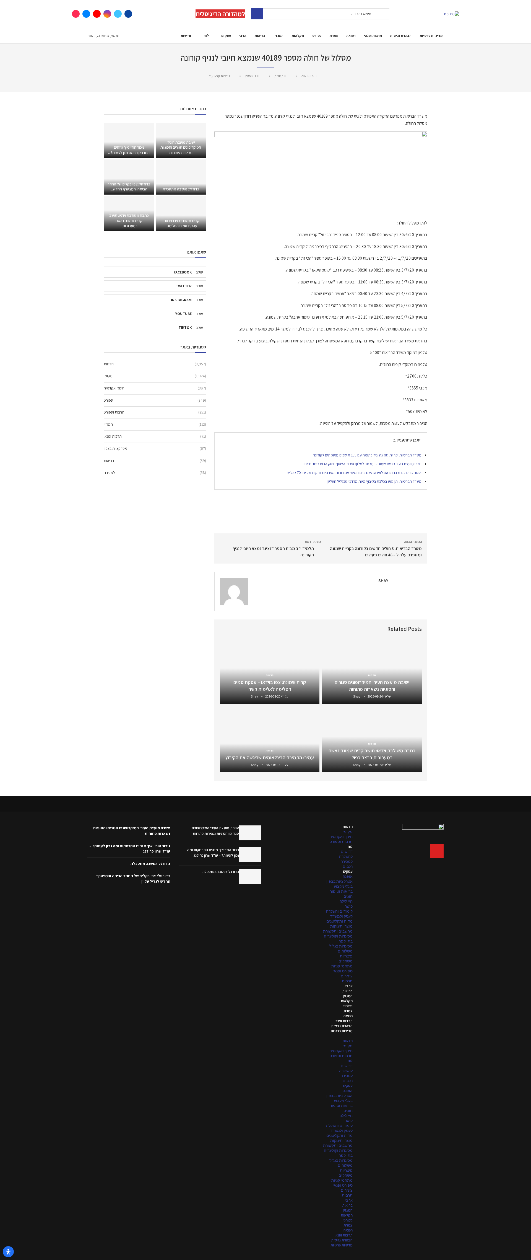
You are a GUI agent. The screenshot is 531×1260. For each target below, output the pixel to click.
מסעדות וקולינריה (338, 936)
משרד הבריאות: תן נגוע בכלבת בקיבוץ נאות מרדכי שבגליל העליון (374, 481)
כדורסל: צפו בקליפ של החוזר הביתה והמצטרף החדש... (129, 187)
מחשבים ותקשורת (338, 931)
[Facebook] (128, 14)
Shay (383, 580)
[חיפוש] (257, 13)
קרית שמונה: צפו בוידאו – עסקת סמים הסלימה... (180, 223)
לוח (206, 35)
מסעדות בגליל (341, 946)
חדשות (186, 35)
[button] (311, 1035)
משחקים (346, 961)
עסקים (226, 35)
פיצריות (346, 956)
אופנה (348, 876)
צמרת (334, 35)
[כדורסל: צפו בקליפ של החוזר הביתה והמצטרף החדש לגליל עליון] (129, 177)
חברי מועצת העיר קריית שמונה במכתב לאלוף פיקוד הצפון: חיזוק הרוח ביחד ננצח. (362, 463)
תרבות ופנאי (373, 35)
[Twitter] (118, 14)
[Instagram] (107, 14)
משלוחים (345, 951)
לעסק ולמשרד (341, 916)
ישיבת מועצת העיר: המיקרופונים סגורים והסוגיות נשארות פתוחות (372, 685)
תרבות (347, 981)
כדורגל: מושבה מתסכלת (181, 189)
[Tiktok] (76, 14)
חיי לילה (346, 901)
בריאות (260, 35)
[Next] (226, 629)
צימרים (347, 976)
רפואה (351, 35)
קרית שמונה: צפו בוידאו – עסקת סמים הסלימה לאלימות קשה (269, 685)
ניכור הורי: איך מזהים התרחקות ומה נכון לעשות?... (129, 150)
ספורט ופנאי (343, 971)
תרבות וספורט (155, 412)
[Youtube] (97, 14)
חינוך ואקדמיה (155, 388)
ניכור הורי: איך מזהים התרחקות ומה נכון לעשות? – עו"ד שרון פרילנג (213, 852)
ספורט (316, 35)
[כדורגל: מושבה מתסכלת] (181, 177)
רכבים (348, 866)
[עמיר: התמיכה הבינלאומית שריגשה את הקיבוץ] (269, 739)
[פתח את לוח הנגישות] (8, 1251)
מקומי (155, 375)
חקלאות (298, 35)
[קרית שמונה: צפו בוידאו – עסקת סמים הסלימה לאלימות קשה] (181, 213)
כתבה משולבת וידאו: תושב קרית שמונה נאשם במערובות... (129, 220)
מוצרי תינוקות (341, 926)
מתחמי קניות (342, 966)
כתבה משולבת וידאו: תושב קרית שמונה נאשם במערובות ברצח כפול (372, 753)
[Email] (86, 14)
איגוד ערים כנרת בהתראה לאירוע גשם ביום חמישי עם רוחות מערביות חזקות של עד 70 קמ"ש (354, 472)
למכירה (155, 472)
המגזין (278, 35)
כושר (349, 906)
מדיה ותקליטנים (339, 921)
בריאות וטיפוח (341, 891)
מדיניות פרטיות (431, 35)
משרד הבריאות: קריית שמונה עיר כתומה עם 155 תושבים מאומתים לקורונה (367, 455)
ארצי (242, 35)
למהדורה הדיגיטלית (220, 13)
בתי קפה (346, 941)
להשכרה (346, 856)
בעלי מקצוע (343, 886)
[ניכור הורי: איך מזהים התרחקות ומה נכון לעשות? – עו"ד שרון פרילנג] (129, 140)
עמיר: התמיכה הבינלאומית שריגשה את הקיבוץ (269, 757)
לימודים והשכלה (339, 911)
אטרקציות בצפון (155, 448)
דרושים (347, 851)
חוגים (348, 896)
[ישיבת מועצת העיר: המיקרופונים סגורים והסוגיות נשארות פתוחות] (250, 832)
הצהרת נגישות (401, 35)
